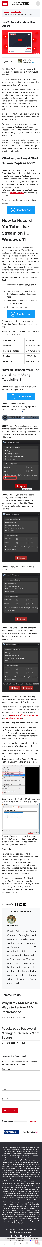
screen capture (17, 193)
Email (5, 1099)
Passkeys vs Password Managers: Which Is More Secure (20, 1033)
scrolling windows (14, 718)
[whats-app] (30, 1237)
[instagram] (21, 1237)
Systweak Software (23, 1229)
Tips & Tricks (16, 12)
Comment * (7, 1069)
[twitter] (12, 905)
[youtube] (25, 1237)
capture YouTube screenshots (24, 715)
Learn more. (30, 1240)
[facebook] (16, 905)
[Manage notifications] (36, 1242)
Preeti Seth (27, 63)
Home (6, 12)
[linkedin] (33, 62)
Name (5, 1089)
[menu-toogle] (5, 3)
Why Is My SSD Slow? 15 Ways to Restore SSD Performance (20, 1007)
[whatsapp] (24, 905)
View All (33, 1121)
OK (21, 1244)
